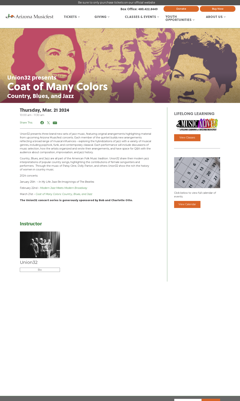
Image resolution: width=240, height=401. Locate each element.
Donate (181, 8)
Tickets (71, 17)
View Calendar (187, 204)
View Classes (187, 137)
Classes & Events (141, 17)
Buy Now (217, 8)
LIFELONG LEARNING (194, 113)
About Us (215, 17)
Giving (101, 17)
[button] (42, 122)
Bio (40, 269)
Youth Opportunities (179, 18)
